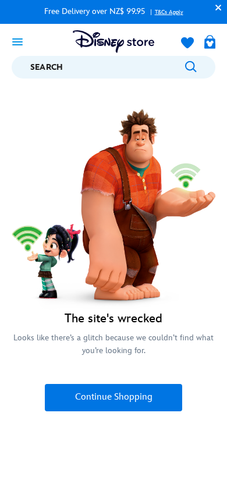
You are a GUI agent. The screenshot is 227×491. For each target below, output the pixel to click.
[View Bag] (209, 43)
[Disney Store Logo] (113, 41)
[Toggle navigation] (17, 41)
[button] (215, 7)
